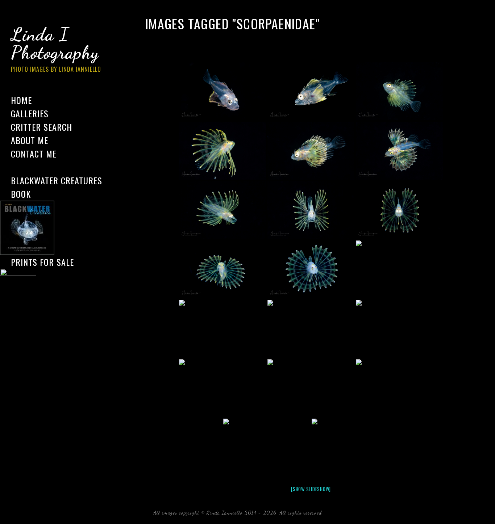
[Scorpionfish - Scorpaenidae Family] (222, 91)
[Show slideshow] (311, 488)
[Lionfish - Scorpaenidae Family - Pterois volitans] (222, 210)
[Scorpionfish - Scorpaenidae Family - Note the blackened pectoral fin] (266, 448)
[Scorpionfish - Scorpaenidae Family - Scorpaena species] (310, 388)
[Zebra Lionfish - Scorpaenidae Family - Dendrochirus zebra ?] (310, 151)
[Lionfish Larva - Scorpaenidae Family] (399, 91)
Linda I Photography (56, 49)
